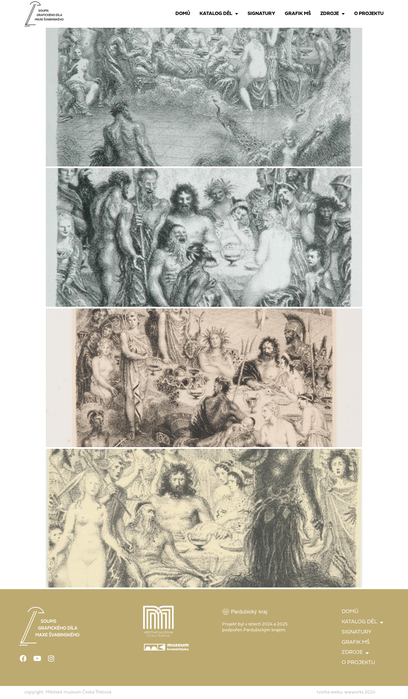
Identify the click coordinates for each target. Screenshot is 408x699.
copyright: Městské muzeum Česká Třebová (67, 692)
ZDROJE (329, 13)
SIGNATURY (261, 13)
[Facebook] (23, 658)
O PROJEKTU (369, 13)
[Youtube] (37, 658)
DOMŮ (182, 13)
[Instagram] (51, 658)
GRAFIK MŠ (298, 13)
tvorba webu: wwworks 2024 (346, 692)
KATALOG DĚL (216, 13)
